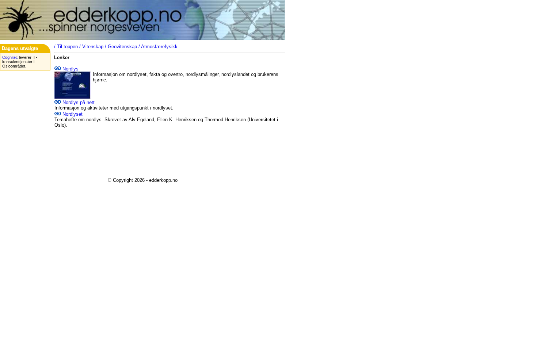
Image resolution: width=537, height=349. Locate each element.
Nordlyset (72, 114)
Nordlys (70, 69)
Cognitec (10, 57)
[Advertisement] (142, 155)
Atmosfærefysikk (159, 46)
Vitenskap (92, 46)
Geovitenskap (122, 46)
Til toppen (67, 46)
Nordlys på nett (78, 102)
